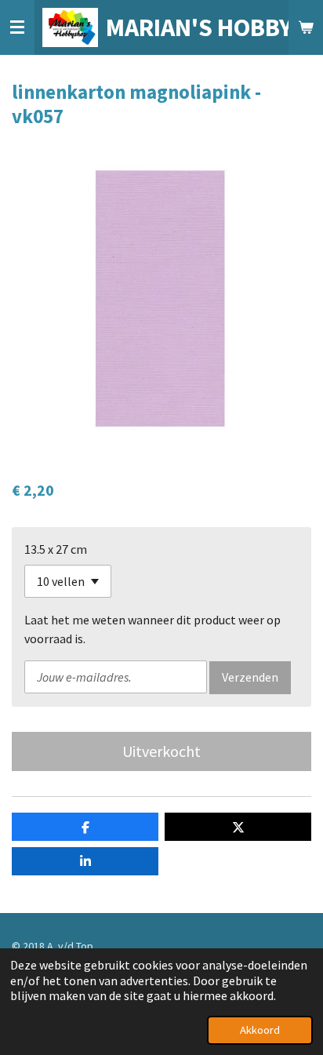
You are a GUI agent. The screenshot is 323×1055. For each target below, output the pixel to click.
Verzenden (250, 677)
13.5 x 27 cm (55, 549)
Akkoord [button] (260, 1030)
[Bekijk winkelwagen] (306, 27)
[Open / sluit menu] (17, 27)
